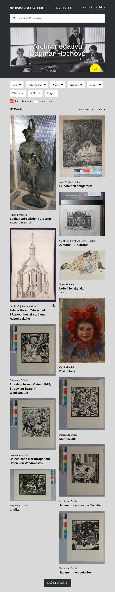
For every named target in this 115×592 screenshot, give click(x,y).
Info (91, 7)
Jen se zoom (45, 101)
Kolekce (100, 7)
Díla (84, 7)
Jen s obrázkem (23, 101)
